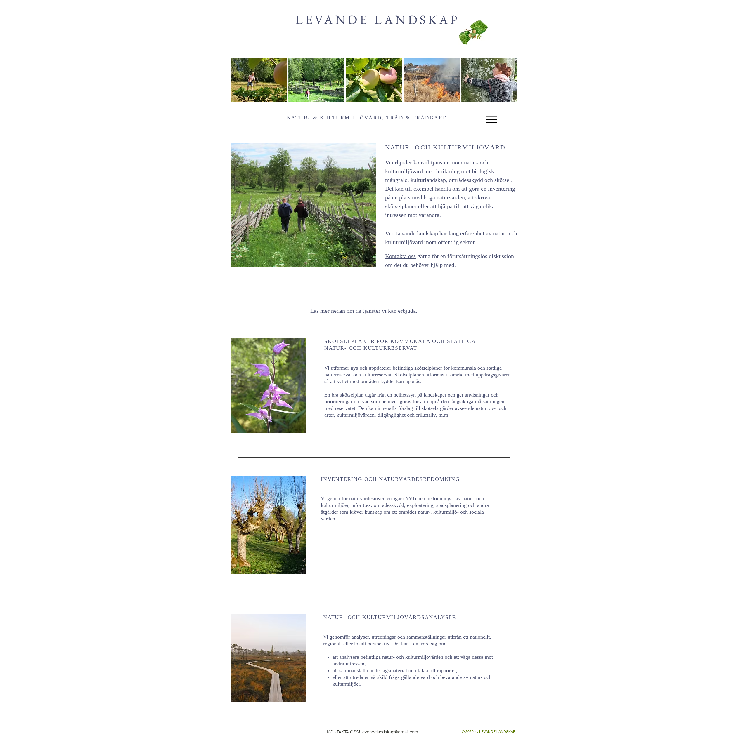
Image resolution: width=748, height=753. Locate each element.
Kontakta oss (400, 256)
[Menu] (491, 119)
